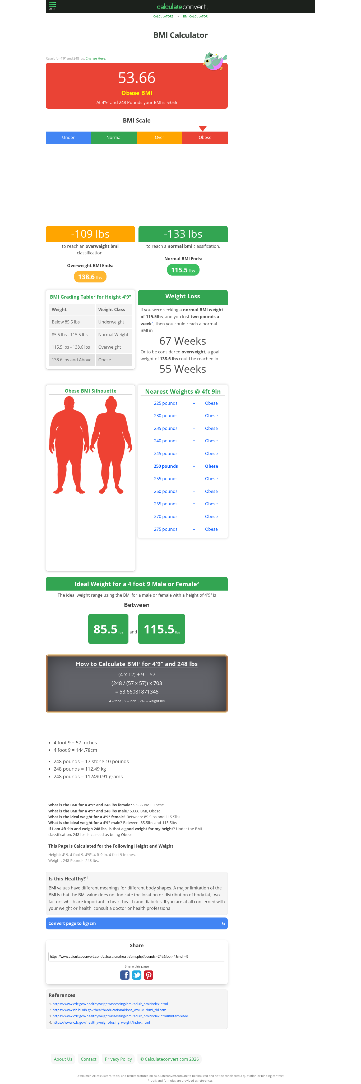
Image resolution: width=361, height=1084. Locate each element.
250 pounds (166, 466)
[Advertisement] (137, 189)
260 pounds (166, 491)
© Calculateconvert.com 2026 (169, 1059)
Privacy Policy (118, 1059)
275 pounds (166, 529)
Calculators (163, 16)
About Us (63, 1059)
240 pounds (166, 441)
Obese (211, 403)
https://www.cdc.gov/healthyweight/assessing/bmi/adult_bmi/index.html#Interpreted (120, 1016)
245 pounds (166, 453)
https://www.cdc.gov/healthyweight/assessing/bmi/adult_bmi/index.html (110, 1003)
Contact (88, 1059)
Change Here (95, 58)
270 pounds (166, 516)
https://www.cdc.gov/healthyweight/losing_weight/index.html (101, 1022)
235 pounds (166, 428)
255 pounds (166, 479)
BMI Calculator (195, 16)
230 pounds (166, 416)
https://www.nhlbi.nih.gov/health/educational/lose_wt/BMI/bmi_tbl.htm (109, 1009)
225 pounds (166, 403)
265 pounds (166, 504)
